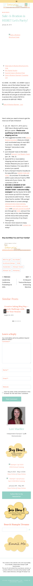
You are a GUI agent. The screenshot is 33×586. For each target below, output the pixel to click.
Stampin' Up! (7, 270)
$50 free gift (7, 259)
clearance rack (10, 206)
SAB (18, 263)
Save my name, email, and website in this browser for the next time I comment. (17, 392)
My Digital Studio (11, 70)
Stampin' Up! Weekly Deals (20, 154)
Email (5, 378)
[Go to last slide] (5, 311)
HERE (18, 211)
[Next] (28, 311)
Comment (6, 341)
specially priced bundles (20, 209)
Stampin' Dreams (18, 267)
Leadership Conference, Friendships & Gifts (7, 282)
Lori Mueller (16, 259)
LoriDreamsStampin (9, 263)
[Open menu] (16, 1)
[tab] (14, 321)
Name (5, 370)
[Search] (29, 530)
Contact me (27, 225)
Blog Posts (5, 12)
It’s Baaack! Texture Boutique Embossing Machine (25, 282)
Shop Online (21, 474)
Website (6, 387)
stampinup (16, 270)
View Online (11, 474)
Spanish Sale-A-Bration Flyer (15, 73)
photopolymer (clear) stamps (15, 204)
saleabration (7, 267)
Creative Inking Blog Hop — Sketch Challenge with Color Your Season (16, 309)
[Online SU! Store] (16, 246)
